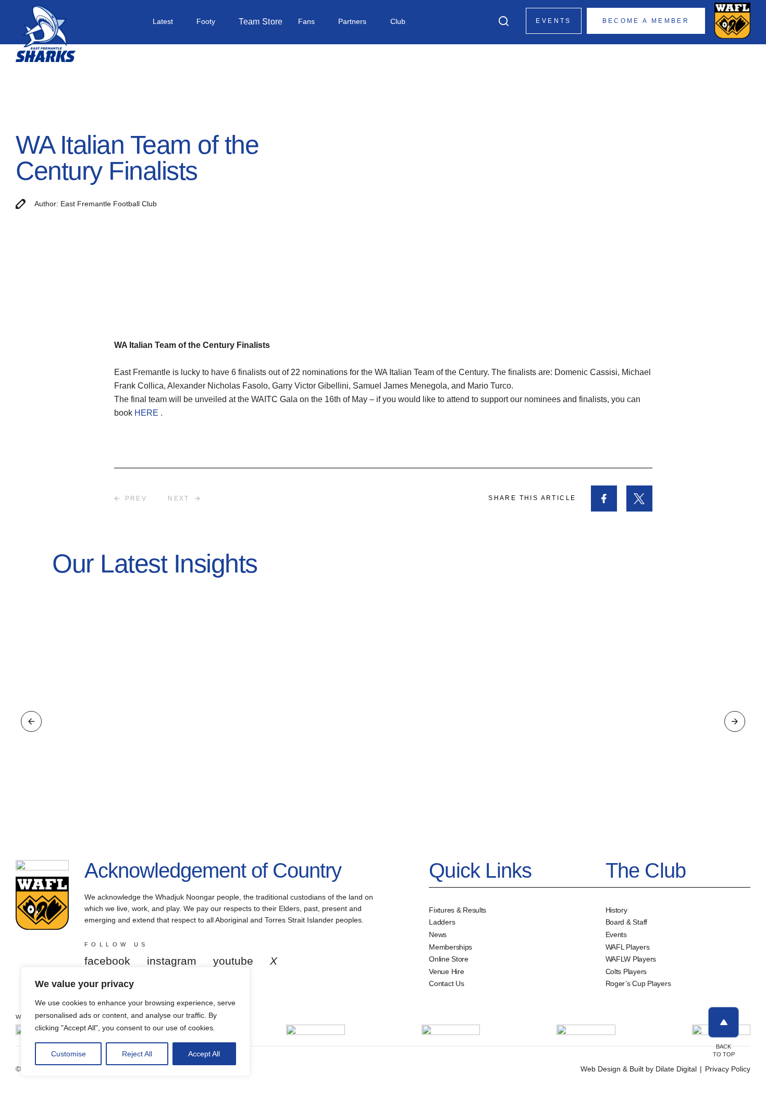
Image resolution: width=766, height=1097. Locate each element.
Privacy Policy (727, 1069)
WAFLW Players (631, 959)
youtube (233, 961)
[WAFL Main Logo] (732, 21)
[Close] (239, 975)
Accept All (204, 1054)
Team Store (260, 22)
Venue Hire (446, 971)
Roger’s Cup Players (638, 983)
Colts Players (626, 971)
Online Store (448, 959)
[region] (135, 1021)
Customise (68, 1054)
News (438, 934)
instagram (171, 961)
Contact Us (446, 983)
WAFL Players (628, 947)
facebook (107, 961)
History (616, 910)
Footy (205, 21)
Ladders (442, 922)
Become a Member (645, 20)
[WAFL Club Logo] (46, 32)
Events (553, 20)
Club (397, 21)
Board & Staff (626, 922)
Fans (306, 21)
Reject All (137, 1054)
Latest (163, 21)
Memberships (450, 947)
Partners (352, 21)
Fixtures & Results (457, 910)
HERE (147, 412)
